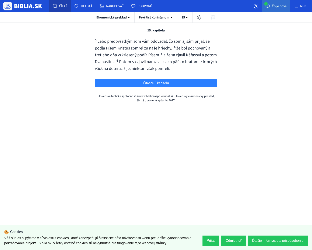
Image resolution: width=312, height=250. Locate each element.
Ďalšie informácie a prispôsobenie (278, 240)
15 (183, 17)
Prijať (211, 240)
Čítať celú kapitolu (156, 83)
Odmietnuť (234, 240)
